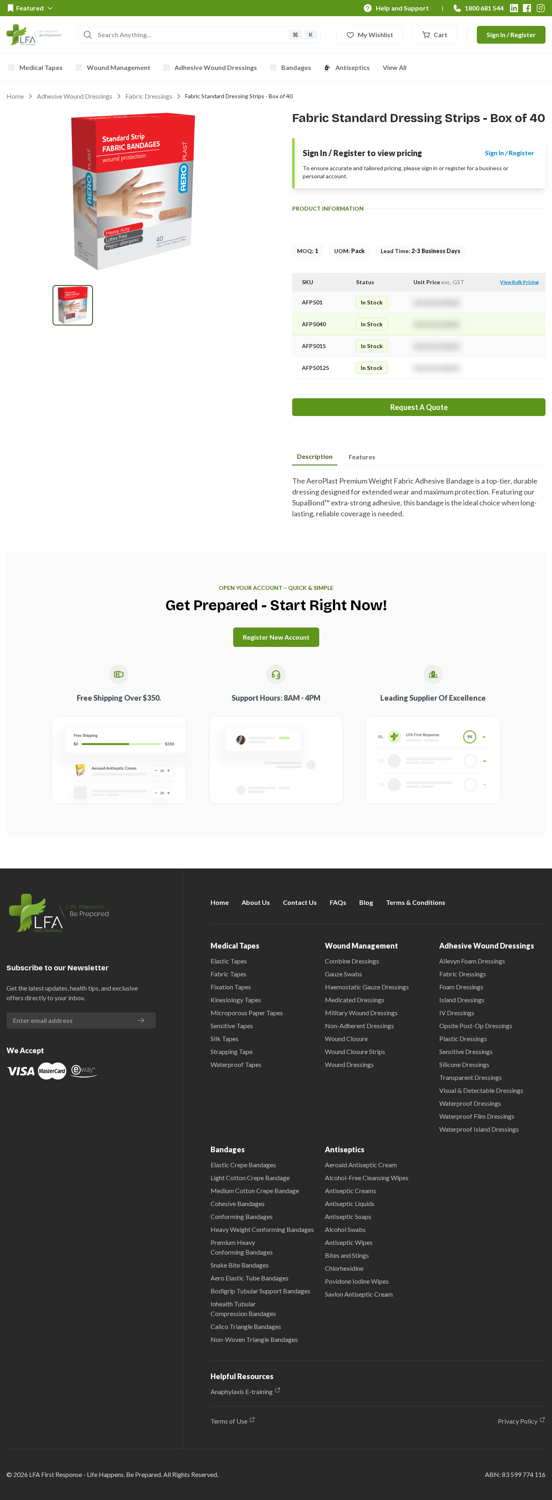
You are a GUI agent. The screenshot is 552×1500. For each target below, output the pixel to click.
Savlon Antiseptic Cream (359, 1294)
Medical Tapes (41, 67)
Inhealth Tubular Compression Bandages (243, 1308)
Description (315, 456)
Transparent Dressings (470, 1077)
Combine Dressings (352, 961)
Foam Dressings (461, 987)
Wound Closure (346, 1038)
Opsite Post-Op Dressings (475, 1025)
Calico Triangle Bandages (246, 1326)
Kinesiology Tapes (236, 1000)
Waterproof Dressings (470, 1103)
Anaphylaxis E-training (242, 1391)
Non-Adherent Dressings (359, 1025)
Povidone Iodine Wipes (357, 1281)
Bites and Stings (347, 1255)
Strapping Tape (232, 1051)
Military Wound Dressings (361, 1012)
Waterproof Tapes (236, 1064)
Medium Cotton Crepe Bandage (255, 1190)
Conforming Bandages (242, 1216)
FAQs (338, 902)
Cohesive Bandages (238, 1203)
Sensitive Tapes (232, 1025)
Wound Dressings (349, 1064)
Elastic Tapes (229, 961)
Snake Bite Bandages (240, 1265)
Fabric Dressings (148, 96)
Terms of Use (229, 1421)
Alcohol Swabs (345, 1229)
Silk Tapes (224, 1038)
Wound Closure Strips (355, 1051)
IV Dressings (456, 1012)
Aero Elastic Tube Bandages (250, 1278)
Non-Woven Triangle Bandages (254, 1339)
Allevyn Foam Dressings (472, 961)
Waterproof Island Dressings (479, 1129)
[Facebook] (527, 8)
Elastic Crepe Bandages (243, 1164)
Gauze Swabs (343, 974)
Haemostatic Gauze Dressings (367, 987)
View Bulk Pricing (519, 282)
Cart (440, 34)
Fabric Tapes (229, 974)
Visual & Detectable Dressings (481, 1090)
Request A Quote (419, 407)
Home (15, 96)
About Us (256, 902)
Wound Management (118, 67)
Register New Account (276, 637)
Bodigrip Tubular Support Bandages (260, 1291)
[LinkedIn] (514, 8)
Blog (366, 902)
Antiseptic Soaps (348, 1216)
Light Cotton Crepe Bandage (250, 1177)
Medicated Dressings (354, 1000)
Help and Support (402, 8)
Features (362, 457)
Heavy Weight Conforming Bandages (262, 1229)
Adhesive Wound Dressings (216, 67)
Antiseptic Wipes (349, 1242)
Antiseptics (352, 67)
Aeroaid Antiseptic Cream (361, 1164)
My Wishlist (375, 34)
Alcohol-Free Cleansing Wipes (367, 1177)
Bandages (296, 67)
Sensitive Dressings (466, 1051)
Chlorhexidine (344, 1268)
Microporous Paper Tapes (247, 1012)
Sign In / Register (511, 34)
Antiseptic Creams (350, 1190)
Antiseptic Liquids (350, 1203)
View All (395, 67)
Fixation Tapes (231, 987)
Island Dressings (462, 1000)
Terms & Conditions (415, 902)
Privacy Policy (517, 1421)
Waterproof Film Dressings (476, 1116)
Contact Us (300, 902)
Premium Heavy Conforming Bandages (242, 1247)
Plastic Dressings (463, 1038)
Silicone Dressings (464, 1064)
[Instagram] (541, 8)
